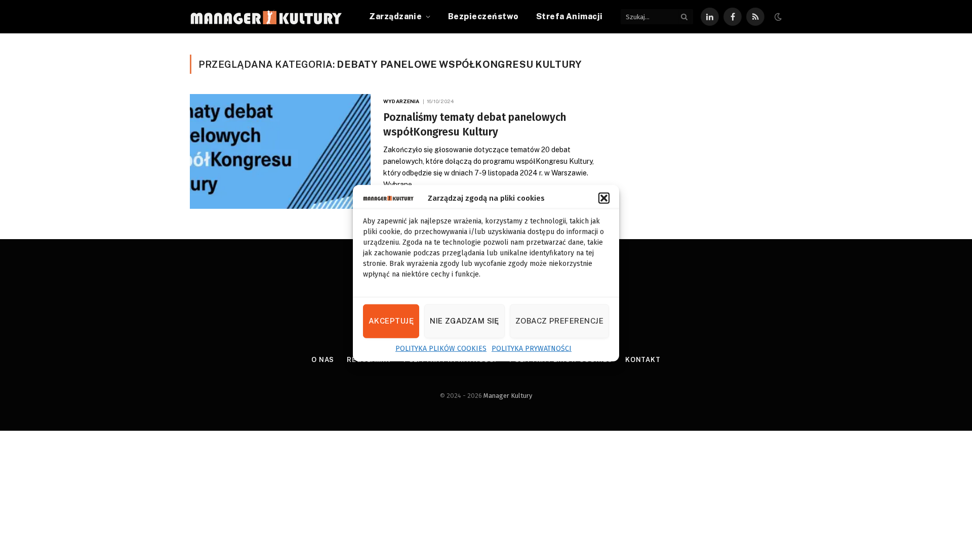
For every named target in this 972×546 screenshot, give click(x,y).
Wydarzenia (401, 101)
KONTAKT (643, 359)
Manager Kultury (507, 395)
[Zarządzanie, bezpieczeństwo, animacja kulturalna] (266, 17)
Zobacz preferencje (559, 320)
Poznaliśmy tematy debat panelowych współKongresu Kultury (474, 125)
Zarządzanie (395, 16)
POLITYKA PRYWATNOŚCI (532, 348)
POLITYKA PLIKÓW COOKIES (441, 348)
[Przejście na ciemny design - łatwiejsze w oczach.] (777, 17)
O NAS (323, 359)
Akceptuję (391, 320)
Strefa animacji (569, 16)
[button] (604, 198)
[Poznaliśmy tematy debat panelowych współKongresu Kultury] (280, 151)
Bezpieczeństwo (483, 16)
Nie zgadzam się (464, 320)
